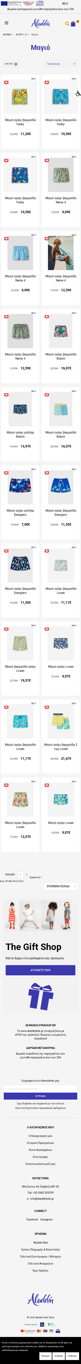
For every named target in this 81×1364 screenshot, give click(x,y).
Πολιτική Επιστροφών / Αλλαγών (40, 1256)
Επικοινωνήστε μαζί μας (41, 1163)
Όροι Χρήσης (40, 1270)
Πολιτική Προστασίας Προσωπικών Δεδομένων (40, 1108)
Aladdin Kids (40, 1242)
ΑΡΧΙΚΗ (7, 34)
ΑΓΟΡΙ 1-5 (21, 34)
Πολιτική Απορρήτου (40, 1263)
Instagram (46, 1219)
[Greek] (66, 4)
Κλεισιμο (46, 1356)
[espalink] (22, 3)
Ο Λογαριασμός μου (40, 1135)
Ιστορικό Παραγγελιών (40, 1142)
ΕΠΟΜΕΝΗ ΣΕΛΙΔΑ (58, 886)
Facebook (32, 1219)
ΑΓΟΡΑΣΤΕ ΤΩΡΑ (40, 970)
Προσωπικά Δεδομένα (18, 1350)
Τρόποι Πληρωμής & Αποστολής (40, 1249)
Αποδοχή (59, 1356)
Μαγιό (34, 34)
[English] (63, 4)
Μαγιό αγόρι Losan (61, 666)
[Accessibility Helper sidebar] (77, 93)
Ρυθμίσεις (72, 1356)
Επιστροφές (40, 1156)
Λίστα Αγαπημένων (40, 1149)
